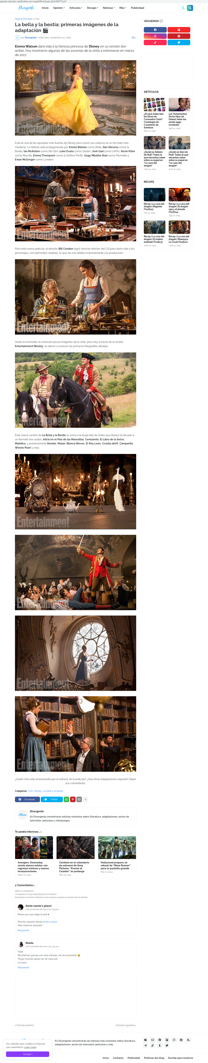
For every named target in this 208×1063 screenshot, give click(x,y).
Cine (36, 19)
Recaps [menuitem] (91, 7)
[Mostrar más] (85, 799)
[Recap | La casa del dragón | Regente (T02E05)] (154, 194)
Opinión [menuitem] (58, 7)
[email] (152, 1040)
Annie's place (50, 921)
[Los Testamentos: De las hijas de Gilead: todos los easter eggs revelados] (179, 104)
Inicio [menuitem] (45, 7)
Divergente (37, 811)
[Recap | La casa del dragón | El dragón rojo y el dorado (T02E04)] (179, 194)
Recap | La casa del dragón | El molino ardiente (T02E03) (154, 239)
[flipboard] (179, 30)
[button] (183, 8)
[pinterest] (179, 36)
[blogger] (145, 1040)
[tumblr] (159, 1045)
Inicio (106, 1057)
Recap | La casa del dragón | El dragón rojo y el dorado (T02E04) (179, 208)
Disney (37, 791)
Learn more (30, 1047)
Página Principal (23, 19)
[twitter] (179, 42)
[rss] (188, 1040)
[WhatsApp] (66, 799)
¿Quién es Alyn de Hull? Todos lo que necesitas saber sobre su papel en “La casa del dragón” (178, 159)
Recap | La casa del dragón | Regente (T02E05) (154, 207)
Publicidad (134, 1057)
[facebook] (155, 30)
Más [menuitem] (121, 7)
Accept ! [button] (27, 1054)
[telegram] (145, 1045)
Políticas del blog (154, 1057)
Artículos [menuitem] (75, 7)
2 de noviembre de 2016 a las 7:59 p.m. (42, 909)
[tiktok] (155, 42)
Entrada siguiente (125, 1025)
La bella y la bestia (53, 791)
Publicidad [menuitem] (137, 7)
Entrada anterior (25, 1025)
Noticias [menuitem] (108, 7)
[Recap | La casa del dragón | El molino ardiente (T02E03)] (154, 227)
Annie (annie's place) (39, 905)
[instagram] (155, 36)
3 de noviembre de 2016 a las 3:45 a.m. (42, 946)
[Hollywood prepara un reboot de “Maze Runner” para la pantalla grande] (117, 847)
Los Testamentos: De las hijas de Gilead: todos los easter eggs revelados (178, 119)
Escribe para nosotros (180, 1057)
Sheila (29, 943)
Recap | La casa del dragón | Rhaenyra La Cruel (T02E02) (179, 239)
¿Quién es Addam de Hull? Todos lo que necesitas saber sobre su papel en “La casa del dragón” (154, 159)
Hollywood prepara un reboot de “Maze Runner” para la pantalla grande (115, 865)
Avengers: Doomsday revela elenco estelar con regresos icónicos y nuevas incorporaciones (33, 867)
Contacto (118, 1057)
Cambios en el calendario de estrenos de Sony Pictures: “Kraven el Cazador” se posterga (74, 867)
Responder (23, 930)
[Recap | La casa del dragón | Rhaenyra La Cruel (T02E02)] (179, 227)
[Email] (79, 799)
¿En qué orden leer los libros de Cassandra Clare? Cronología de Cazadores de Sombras (153, 121)
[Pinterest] (73, 799)
